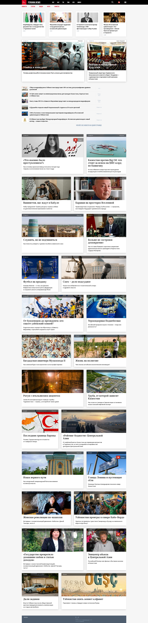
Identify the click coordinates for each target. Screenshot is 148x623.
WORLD (79, 2)
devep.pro (82, 621)
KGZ (58, 2)
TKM (68, 2)
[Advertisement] (115, 109)
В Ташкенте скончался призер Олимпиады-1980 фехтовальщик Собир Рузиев (87, 27)
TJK (63, 2)
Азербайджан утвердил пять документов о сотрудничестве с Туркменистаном (33, 27)
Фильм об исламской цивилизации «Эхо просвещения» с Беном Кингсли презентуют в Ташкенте (111, 29)
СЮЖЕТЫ (56, 6)
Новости (24, 6)
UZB (73, 2)
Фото (48, 6)
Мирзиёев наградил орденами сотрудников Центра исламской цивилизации (60, 27)
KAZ (53, 2)
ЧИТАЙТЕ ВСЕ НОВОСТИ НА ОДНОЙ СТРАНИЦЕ (89, 125)
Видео (41, 6)
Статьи (33, 6)
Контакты (26, 617)
